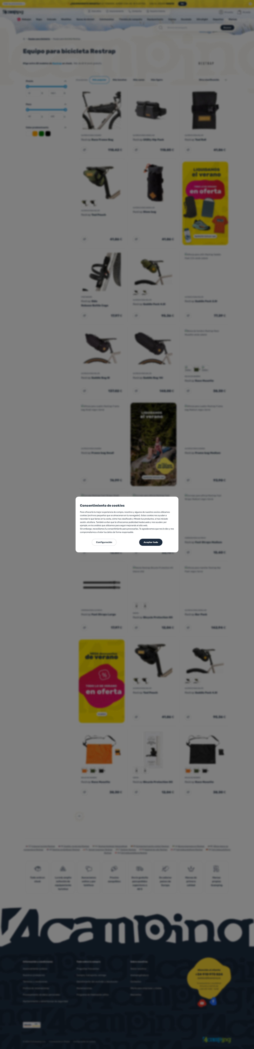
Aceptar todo (151, 542)
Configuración (104, 542)
